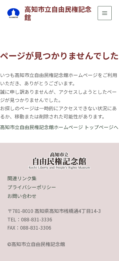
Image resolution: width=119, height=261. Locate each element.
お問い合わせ (22, 195)
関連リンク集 (22, 178)
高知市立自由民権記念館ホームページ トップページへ (59, 127)
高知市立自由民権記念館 (58, 13)
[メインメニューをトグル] (105, 13)
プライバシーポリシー (31, 187)
